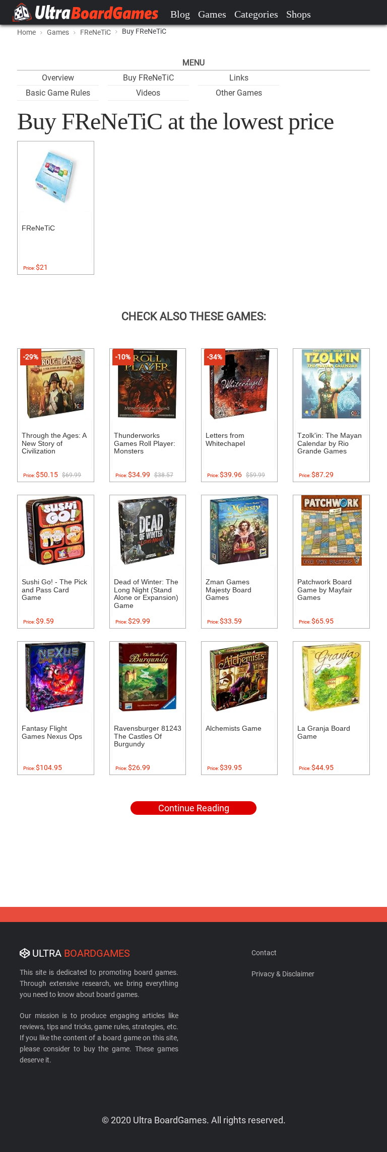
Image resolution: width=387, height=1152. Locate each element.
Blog (180, 14)
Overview (58, 78)
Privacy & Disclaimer (282, 974)
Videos (148, 93)
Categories (256, 14)
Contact (264, 953)
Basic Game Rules (58, 93)
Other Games (239, 93)
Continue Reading (193, 808)
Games (212, 14)
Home (26, 32)
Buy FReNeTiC (148, 78)
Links (238, 78)
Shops (298, 14)
